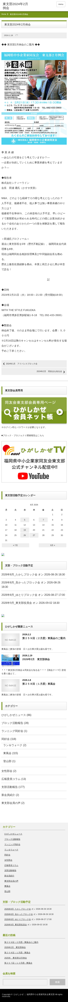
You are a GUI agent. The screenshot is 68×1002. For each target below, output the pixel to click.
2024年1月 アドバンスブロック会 (21, 364)
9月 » (52, 545)
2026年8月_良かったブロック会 (20, 582)
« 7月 (15, 545)
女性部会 (6, 770)
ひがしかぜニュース (13, 714)
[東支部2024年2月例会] (16, 6)
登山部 (7, 761)
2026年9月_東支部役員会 (16, 602)
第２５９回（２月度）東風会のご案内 (43, 638)
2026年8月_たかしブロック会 (19, 574)
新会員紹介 (8, 794)
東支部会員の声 (10, 802)
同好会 (5, 738)
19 (25, 530)
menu (60, 4)
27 (34, 535)
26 (25, 535)
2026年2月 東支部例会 (36, 659)
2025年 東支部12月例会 (15, 958)
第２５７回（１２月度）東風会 (18, 963)
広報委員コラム (10, 778)
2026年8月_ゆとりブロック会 (19, 594)
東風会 (7, 753)
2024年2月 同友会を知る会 (49, 371)
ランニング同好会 (12, 730)
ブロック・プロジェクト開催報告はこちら (23, 435)
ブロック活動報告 (12, 722)
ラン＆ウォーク (12, 745)
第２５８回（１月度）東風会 (38, 683)
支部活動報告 (9, 786)
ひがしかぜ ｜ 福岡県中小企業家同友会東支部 (34, 994)
